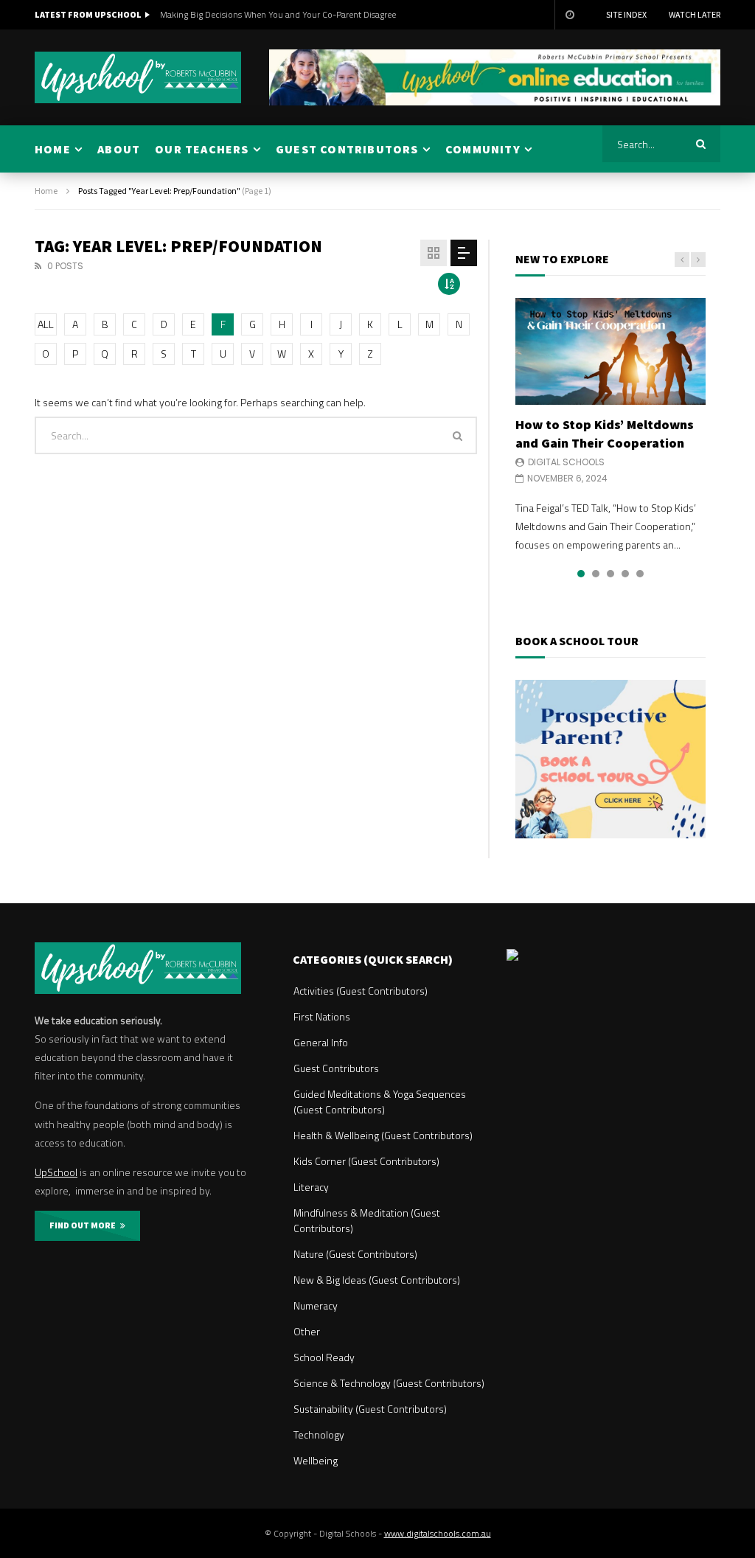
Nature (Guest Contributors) (355, 1254)
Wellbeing (315, 1460)
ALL (46, 324)
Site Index (626, 14)
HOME (53, 149)
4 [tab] (625, 573)
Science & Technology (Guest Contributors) (388, 1383)
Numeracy (315, 1305)
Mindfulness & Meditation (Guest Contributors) (366, 1220)
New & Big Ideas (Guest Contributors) (376, 1279)
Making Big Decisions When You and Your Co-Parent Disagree (278, 14)
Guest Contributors (336, 1068)
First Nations (321, 1016)
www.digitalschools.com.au (437, 1533)
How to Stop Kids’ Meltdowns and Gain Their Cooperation (604, 433)
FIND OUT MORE (84, 1225)
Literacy (311, 1186)
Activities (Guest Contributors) (360, 990)
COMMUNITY (483, 149)
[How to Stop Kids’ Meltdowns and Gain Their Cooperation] (610, 351)
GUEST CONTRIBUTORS (347, 149)
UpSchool (56, 1172)
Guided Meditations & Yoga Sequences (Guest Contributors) (379, 1101)
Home (46, 190)
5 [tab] (640, 573)
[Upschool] (138, 77)
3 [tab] (610, 573)
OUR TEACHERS (201, 149)
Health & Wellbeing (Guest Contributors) (383, 1135)
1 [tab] (581, 573)
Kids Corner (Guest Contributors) (366, 1161)
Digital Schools (566, 462)
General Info (320, 1042)
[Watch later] (569, 14)
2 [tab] (595, 573)
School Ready (324, 1357)
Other (306, 1331)
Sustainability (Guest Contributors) (370, 1408)
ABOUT (118, 149)
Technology (318, 1434)
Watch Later (694, 14)
